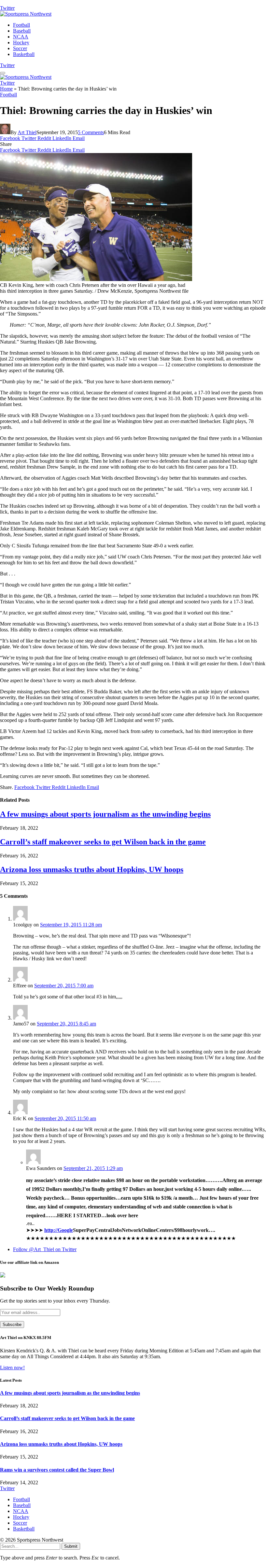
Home (6, 89)
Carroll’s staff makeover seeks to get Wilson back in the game (103, 842)
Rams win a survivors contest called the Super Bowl (57, 1470)
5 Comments (91, 132)
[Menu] (2, 73)
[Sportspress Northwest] (25, 14)
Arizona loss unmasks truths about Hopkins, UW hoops (91, 869)
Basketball (24, 54)
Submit (70, 1546)
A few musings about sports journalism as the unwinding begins (105, 814)
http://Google (58, 1230)
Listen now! (12, 1367)
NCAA (20, 36)
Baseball (22, 31)
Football (21, 25)
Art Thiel (27, 132)
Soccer (20, 48)
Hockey (21, 42)
